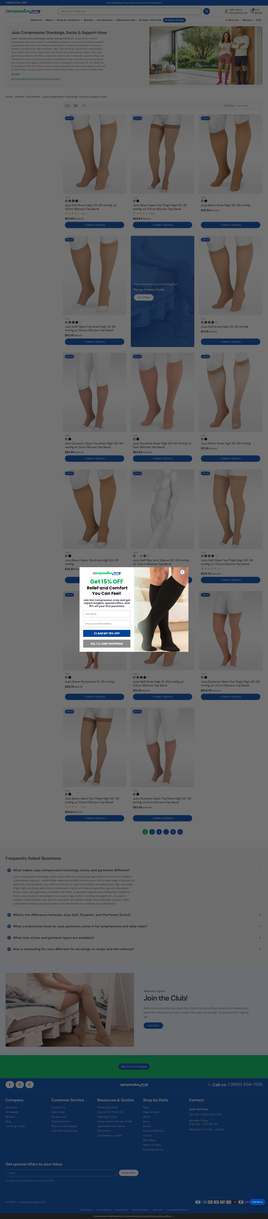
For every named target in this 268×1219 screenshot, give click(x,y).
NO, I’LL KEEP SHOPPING (107, 644)
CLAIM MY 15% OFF (107, 633)
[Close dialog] (182, 572)
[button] (257, 1202)
